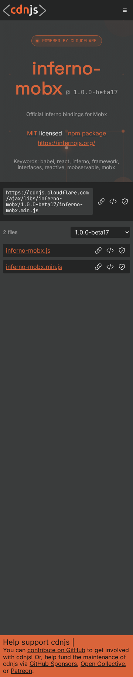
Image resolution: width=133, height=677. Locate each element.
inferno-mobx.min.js (34, 266)
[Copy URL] (101, 201)
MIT (32, 133)
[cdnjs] (24, 10)
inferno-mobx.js (28, 250)
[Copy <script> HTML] (113, 201)
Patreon (21, 670)
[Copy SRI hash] (125, 201)
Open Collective (103, 663)
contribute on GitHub (56, 650)
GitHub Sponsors (53, 663)
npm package (87, 133)
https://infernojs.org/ (66, 143)
